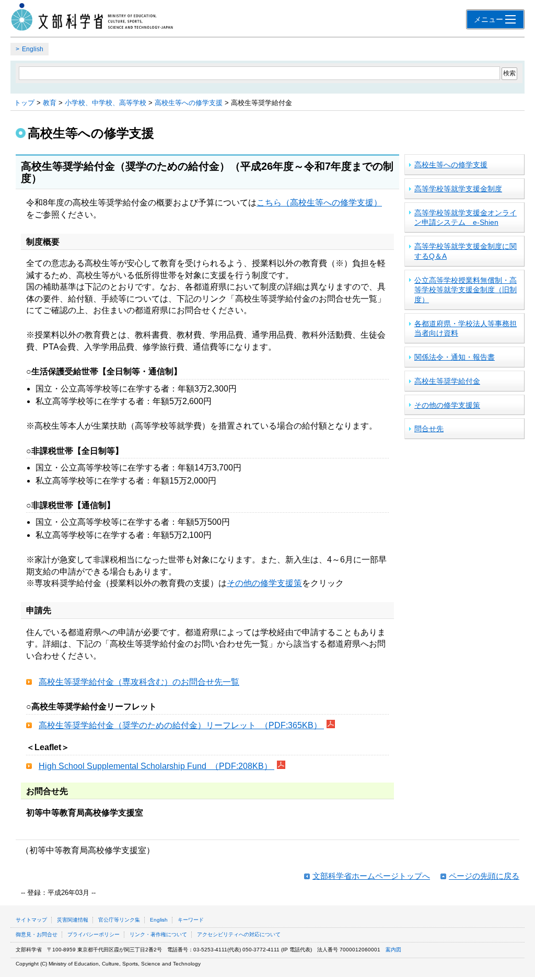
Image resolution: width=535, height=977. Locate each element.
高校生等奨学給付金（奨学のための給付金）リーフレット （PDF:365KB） (181, 725)
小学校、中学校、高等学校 (105, 103)
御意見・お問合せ (36, 934)
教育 (49, 103)
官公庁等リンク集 (119, 920)
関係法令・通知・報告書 (454, 357)
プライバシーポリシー (93, 934)
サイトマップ (31, 920)
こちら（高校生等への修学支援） (319, 202)
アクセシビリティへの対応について (239, 934)
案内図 (393, 949)
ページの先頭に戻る (484, 875)
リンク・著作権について (158, 934)
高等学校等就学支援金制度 (458, 189)
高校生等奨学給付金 (447, 381)
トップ (24, 103)
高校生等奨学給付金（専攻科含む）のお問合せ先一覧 (139, 681)
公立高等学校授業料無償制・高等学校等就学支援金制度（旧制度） (465, 290)
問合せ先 (429, 428)
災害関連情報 (72, 920)
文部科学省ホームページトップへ (371, 875)
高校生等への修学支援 (189, 103)
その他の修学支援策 (264, 583)
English (32, 49)
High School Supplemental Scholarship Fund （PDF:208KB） (156, 766)
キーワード (191, 920)
